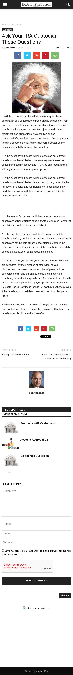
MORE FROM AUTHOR (15, 414)
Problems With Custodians (37, 423)
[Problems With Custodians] (10, 427)
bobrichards (10, 47)
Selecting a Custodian (34, 456)
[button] (68, 4)
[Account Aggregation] (10, 443)
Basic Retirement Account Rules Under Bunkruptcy (56, 356)
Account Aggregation (34, 439)
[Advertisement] (36, 15)
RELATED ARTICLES (14, 409)
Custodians (7, 30)
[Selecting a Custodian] (10, 460)
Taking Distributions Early (15, 354)
